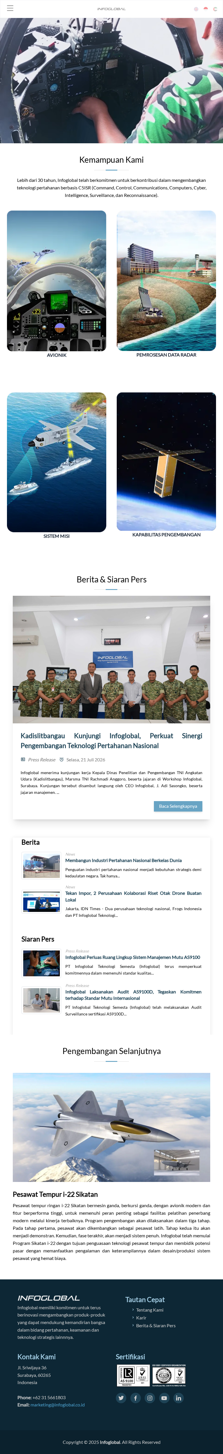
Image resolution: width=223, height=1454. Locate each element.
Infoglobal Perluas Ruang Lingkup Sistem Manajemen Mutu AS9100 (132, 957)
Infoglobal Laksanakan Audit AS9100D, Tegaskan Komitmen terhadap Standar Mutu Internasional (133, 995)
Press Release (41, 759)
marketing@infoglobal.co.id (57, 1404)
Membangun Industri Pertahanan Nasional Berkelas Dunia (123, 860)
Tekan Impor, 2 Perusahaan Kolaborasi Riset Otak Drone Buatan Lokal (133, 896)
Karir (141, 1317)
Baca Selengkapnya (178, 806)
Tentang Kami (149, 1309)
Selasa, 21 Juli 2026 (85, 759)
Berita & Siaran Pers (156, 1325)
